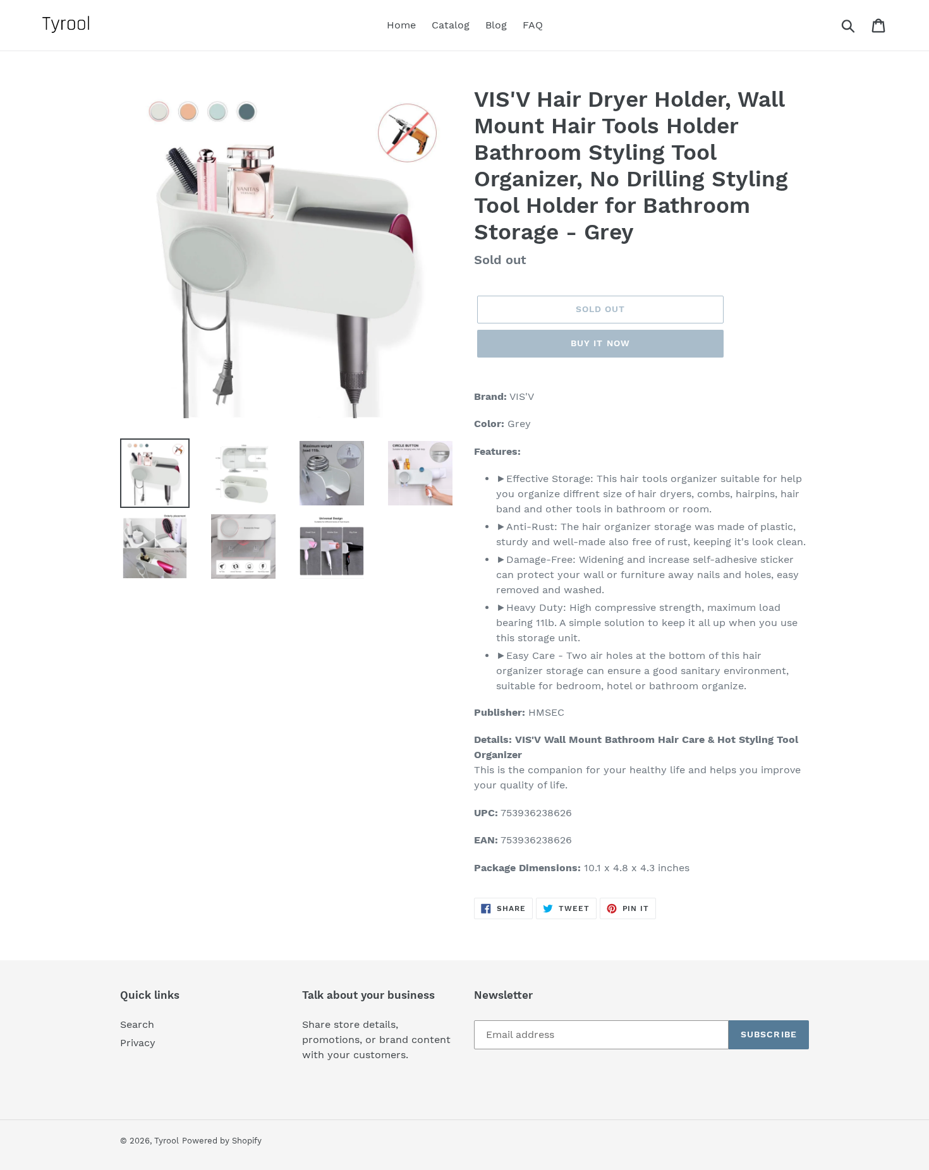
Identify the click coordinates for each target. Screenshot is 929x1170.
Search (137, 1024)
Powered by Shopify (222, 1140)
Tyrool (166, 1140)
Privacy (137, 1043)
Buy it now (600, 343)
